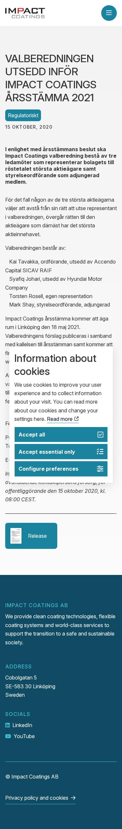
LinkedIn (22, 725)
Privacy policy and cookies (36, 797)
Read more (60, 419)
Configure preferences (48, 468)
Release (37, 536)
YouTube (24, 736)
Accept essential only (47, 452)
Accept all (32, 434)
